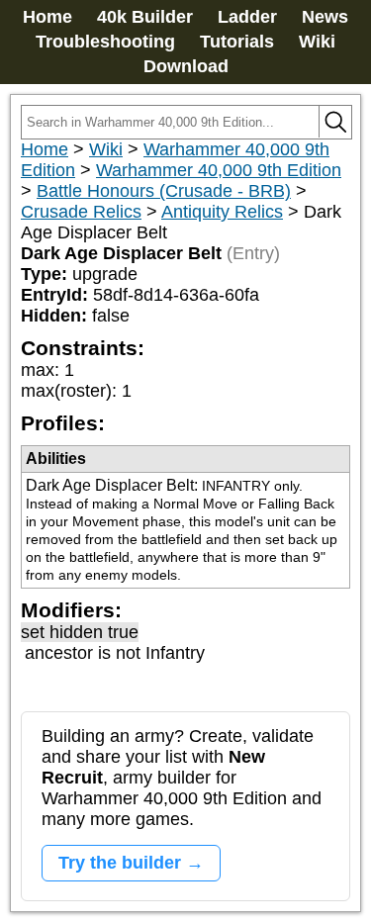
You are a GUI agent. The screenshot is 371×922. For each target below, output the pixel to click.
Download (186, 66)
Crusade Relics (81, 212)
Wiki (317, 41)
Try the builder (119, 863)
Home (47, 17)
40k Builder (145, 17)
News (325, 17)
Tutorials (237, 41)
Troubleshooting (105, 41)
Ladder (247, 17)
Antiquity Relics (222, 212)
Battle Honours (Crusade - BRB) (164, 191)
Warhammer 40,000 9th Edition (218, 170)
